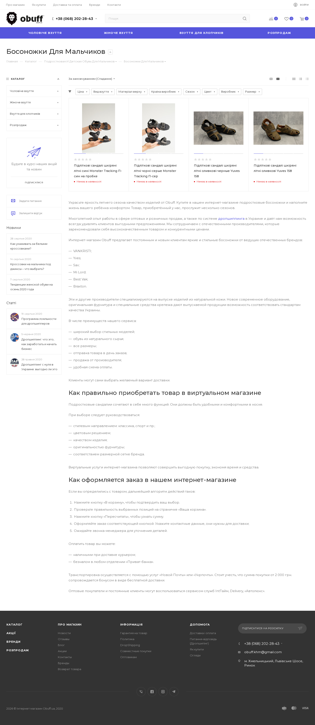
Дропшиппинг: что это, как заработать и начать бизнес (39, 344)
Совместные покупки (135, 651)
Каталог (14, 624)
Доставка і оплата (203, 633)
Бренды (63, 663)
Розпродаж (17, 650)
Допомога (200, 624)
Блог (61, 645)
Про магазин (70, 624)
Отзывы (63, 639)
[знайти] (244, 18)
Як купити (197, 649)
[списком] (300, 78)
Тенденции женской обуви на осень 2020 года (31, 287)
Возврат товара (69, 669)
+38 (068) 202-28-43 (74, 19)
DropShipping (130, 645)
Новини (13, 228)
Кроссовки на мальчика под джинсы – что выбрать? (30, 266)
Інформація (131, 624)
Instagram (163, 691)
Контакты (65, 657)
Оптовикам (128, 657)
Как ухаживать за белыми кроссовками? (28, 246)
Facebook (152, 691)
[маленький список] (271, 78)
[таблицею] (307, 78)
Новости (64, 633)
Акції (11, 633)
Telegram (173, 691)
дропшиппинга (231, 219)
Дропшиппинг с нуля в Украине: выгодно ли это (39, 367)
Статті (11, 303)
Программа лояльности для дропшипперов (38, 321)
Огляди (195, 655)
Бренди (13, 641)
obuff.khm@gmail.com (263, 652)
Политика (127, 639)
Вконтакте (141, 691)
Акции (62, 651)
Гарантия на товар (133, 633)
